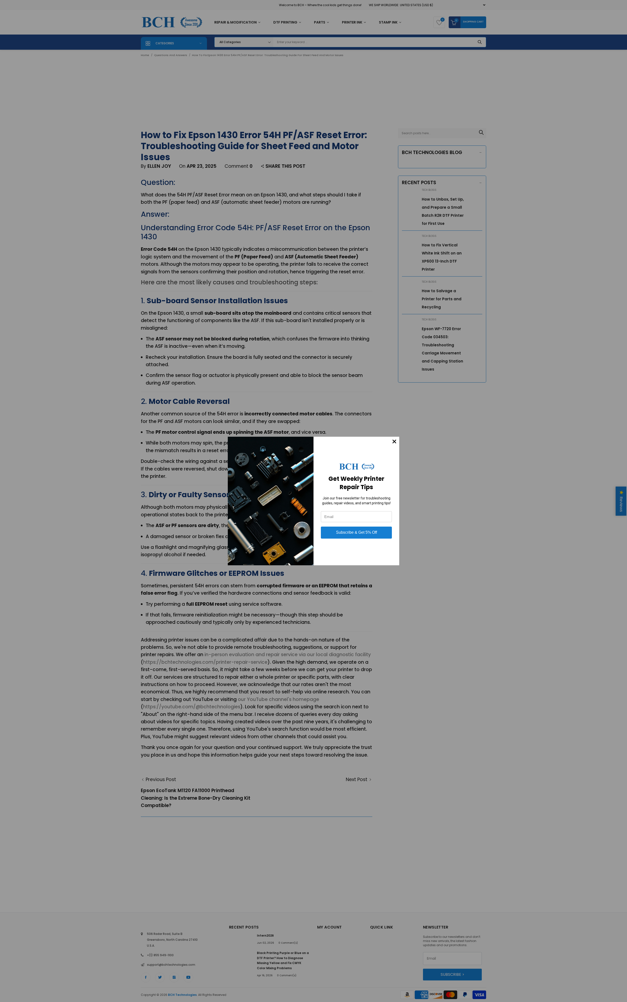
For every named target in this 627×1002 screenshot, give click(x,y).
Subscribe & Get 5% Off (356, 532)
